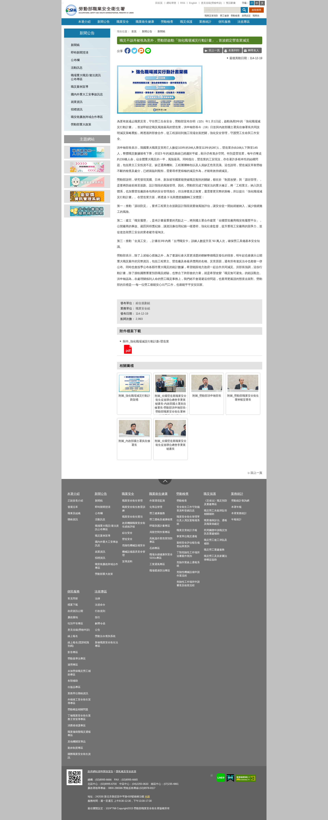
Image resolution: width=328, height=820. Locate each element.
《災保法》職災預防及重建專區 (215, 502)
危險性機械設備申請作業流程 (188, 574)
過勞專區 (73, 664)
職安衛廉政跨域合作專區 (87, 117)
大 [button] (262, 3)
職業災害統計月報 (187, 530)
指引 (97, 617)
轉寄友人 (253, 50)
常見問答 (73, 598)
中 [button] (257, 3)
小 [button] (252, 3)
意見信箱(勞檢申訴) (211, 3)
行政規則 (100, 611)
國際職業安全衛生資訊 (79, 756)
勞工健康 (224, 15)
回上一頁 (214, 50)
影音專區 (73, 652)
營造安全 (127, 539)
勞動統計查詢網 (240, 500)
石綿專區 (154, 548)
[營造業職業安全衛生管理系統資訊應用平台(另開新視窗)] (87, 181)
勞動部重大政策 (81, 124)
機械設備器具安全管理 (133, 553)
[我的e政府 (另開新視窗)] (230, 778)
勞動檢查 (235, 15)
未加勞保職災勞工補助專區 (79, 673)
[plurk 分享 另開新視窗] (141, 52)
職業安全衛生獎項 (132, 516)
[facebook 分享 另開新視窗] (128, 52)
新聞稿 (75, 45)
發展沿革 (73, 507)
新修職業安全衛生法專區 (106, 644)
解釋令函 (100, 623)
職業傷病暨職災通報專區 (79, 733)
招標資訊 (77, 109)
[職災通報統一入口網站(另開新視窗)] (87, 152)
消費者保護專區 (77, 725)
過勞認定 (246, 15)
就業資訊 (77, 102)
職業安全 (123, 21)
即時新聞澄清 (79, 52)
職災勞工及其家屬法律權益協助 (215, 558)
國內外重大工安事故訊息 (87, 94)
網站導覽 (171, 3)
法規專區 (243, 21)
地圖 (147, 796)
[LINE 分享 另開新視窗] (148, 52)
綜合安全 (127, 533)
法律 (97, 598)
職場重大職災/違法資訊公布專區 (86, 77)
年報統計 (236, 519)
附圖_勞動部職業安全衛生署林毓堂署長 (243, 397)
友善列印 (233, 50)
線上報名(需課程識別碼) (78, 644)
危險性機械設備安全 (133, 545)
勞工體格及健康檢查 (161, 519)
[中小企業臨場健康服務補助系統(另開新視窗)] (87, 211)
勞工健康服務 (157, 513)
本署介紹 (84, 21)
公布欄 (75, 60)
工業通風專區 (157, 564)
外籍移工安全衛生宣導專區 (79, 701)
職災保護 (186, 21)
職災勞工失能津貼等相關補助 (215, 512)
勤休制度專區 (75, 748)
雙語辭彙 (231, 3)
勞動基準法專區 (77, 658)
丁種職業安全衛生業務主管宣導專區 (79, 717)
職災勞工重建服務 (214, 549)
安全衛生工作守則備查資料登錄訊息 (188, 509)
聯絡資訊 (73, 519)
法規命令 (100, 604)
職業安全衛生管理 (132, 500)
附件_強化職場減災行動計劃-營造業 (128, 349)
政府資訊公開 (75, 611)
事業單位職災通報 (187, 536)
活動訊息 (77, 67)
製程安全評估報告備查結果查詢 (188, 544)
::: (63, 2)
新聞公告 (103, 21)
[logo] (99, 10)
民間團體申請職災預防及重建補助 (215, 532)
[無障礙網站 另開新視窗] (246, 779)
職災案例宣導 (79, 86)
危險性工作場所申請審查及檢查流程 (188, 583)
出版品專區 (74, 687)
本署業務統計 (239, 513)
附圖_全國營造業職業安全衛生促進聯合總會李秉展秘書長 (170, 444)
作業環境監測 (157, 500)
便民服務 (224, 21)
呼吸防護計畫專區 (159, 525)
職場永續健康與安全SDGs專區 (161, 556)
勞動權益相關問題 (78, 709)
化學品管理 (155, 507)
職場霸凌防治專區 (159, 570)
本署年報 (236, 507)
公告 (97, 629)
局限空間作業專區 (159, 532)
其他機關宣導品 (77, 741)
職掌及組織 (74, 513)
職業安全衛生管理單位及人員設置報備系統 (188, 520)
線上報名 (73, 636)
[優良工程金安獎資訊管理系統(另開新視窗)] (87, 196)
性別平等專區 (75, 623)
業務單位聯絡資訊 (78, 693)
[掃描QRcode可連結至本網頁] (74, 784)
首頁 (133, 31)
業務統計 (205, 21)
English (193, 3)
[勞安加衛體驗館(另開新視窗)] (87, 166)
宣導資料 (127, 561)
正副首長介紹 (75, 500)
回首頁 (158, 3)
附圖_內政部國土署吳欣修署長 (134, 442)
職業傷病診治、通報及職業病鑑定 (215, 522)
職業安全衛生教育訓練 (133, 509)
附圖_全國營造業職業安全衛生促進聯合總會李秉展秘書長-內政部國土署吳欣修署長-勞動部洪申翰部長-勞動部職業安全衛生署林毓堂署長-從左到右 (170, 405)
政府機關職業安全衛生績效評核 (133, 525)
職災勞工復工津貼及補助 (215, 542)
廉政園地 (73, 617)
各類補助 (73, 680)
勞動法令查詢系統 (105, 636)
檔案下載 (73, 604)
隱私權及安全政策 (126, 771)
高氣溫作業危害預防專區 (161, 540)
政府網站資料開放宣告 (100, 771)
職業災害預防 (211, 15)
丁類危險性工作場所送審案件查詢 (188, 554)
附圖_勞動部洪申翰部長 (206, 395)
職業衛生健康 (145, 21)
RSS (182, 3)
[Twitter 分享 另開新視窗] (134, 52)
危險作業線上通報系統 (188, 564)
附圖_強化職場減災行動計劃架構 (134, 397)
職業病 (256, 15)
